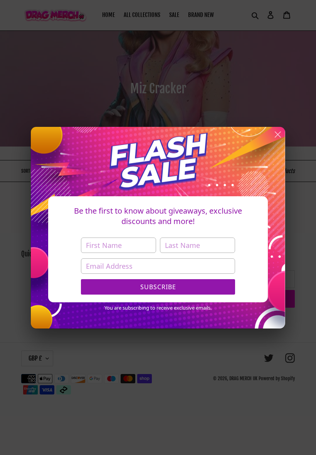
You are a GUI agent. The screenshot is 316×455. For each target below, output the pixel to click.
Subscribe (158, 287)
